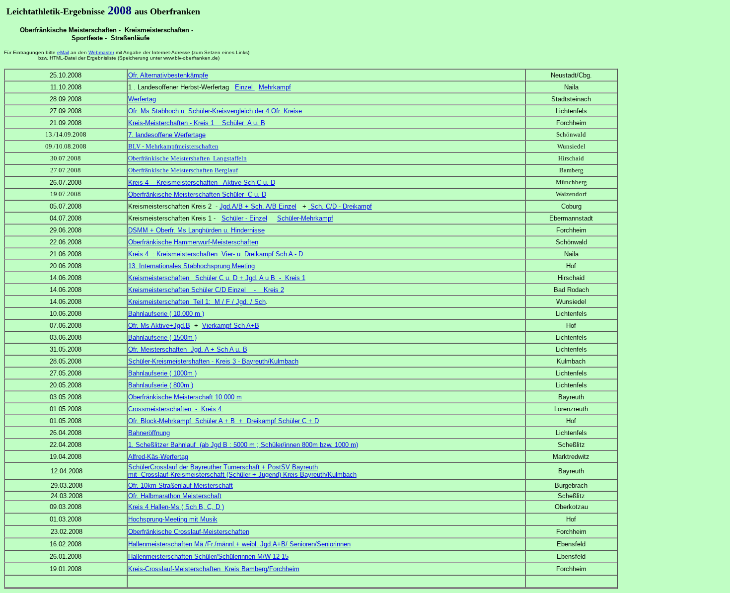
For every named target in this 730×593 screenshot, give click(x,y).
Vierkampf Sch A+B (230, 325)
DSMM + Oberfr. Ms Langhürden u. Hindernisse (196, 230)
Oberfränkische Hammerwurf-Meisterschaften (193, 242)
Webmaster (101, 52)
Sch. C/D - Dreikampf (340, 206)
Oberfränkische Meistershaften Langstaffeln (187, 158)
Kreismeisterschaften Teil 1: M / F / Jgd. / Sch (197, 301)
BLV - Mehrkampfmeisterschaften (173, 146)
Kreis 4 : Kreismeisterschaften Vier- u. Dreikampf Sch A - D (215, 254)
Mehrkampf (275, 87)
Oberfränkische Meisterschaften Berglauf (183, 170)
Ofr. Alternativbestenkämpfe (168, 75)
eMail (63, 52)
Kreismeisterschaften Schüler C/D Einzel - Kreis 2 (206, 290)
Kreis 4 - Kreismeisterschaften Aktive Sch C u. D (201, 182)
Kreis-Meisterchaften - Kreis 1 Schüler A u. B (196, 123)
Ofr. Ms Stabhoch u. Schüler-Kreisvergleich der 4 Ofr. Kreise (215, 111)
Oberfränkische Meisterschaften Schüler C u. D (197, 194)
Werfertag (142, 99)
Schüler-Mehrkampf (305, 218)
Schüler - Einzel (244, 218)
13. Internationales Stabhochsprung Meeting (191, 266)
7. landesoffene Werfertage (167, 135)
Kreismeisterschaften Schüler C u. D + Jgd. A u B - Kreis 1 (216, 278)
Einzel (245, 87)
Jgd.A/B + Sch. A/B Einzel (257, 206)
